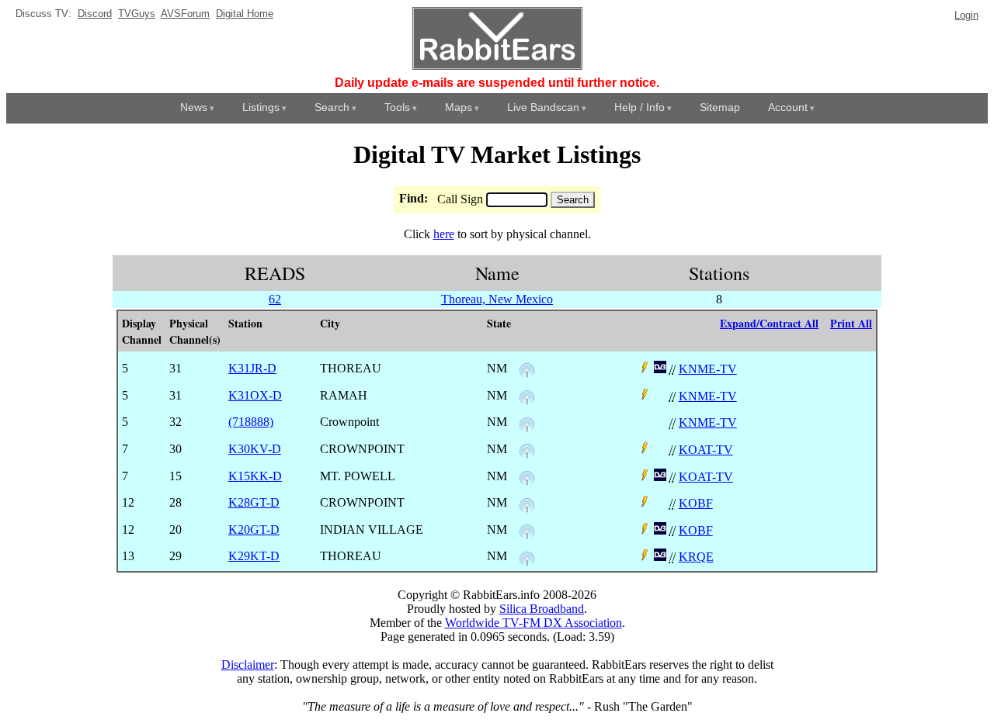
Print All (851, 323)
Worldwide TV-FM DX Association (533, 622)
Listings (261, 107)
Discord (95, 13)
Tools (397, 107)
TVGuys (136, 13)
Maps (458, 107)
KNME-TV (708, 369)
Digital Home (244, 13)
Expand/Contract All (769, 323)
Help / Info (639, 107)
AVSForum (185, 13)
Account (788, 107)
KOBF (696, 503)
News (193, 107)
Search (332, 107)
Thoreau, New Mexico (497, 299)
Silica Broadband (541, 608)
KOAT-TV (706, 449)
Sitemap (720, 107)
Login (966, 15)
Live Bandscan (543, 107)
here (443, 234)
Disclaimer (247, 664)
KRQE (696, 556)
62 (275, 299)
